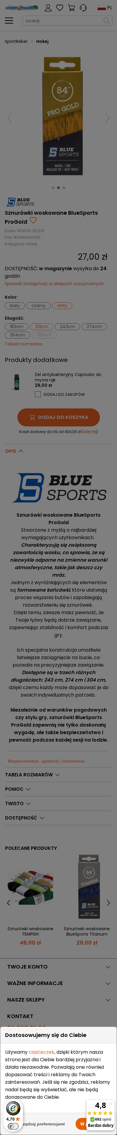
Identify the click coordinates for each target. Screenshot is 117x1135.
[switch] (13, 1126)
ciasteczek (41, 1052)
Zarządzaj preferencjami (40, 1124)
